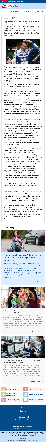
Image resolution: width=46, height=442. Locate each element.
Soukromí (23, 414)
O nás (23, 408)
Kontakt (23, 423)
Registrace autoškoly (23, 420)
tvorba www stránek (18, 428)
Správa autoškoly (23, 417)
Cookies (23, 411)
